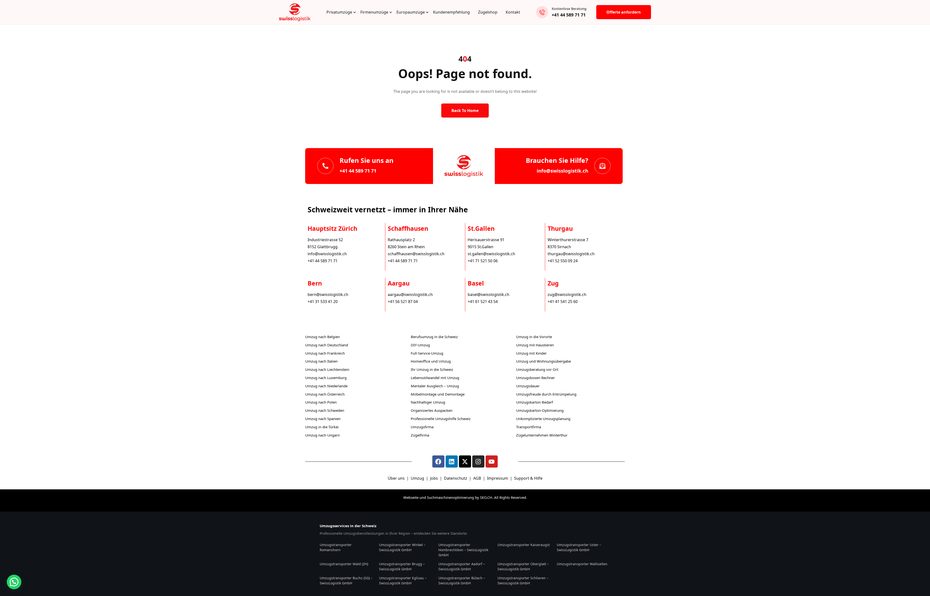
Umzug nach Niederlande (326, 385)
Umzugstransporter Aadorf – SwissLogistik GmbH (461, 566)
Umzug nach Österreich (325, 394)
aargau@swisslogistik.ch (410, 294)
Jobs (434, 478)
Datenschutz (456, 478)
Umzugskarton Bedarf (534, 402)
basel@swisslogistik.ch (488, 294)
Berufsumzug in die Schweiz (434, 336)
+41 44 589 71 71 (569, 15)
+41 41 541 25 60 (563, 301)
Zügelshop (487, 12)
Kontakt (513, 12)
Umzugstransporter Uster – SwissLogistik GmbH (579, 547)
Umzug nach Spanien (323, 418)
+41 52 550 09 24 (563, 260)
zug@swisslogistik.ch (567, 294)
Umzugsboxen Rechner (535, 377)
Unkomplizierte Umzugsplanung (543, 418)
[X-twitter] (465, 461)
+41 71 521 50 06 (483, 260)
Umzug (418, 478)
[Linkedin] (452, 461)
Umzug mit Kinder (531, 353)
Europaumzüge (410, 12)
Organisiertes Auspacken (431, 410)
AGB (477, 478)
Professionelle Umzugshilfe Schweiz (441, 418)
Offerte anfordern (623, 12)
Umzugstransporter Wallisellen (582, 564)
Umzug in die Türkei (322, 426)
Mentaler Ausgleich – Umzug (435, 385)
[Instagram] (478, 461)
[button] (14, 582)
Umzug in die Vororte (534, 336)
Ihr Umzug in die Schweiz (432, 369)
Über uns (396, 478)
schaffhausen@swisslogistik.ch (416, 253)
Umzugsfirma (422, 426)
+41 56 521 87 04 (403, 301)
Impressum (498, 478)
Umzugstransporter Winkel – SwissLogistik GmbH (402, 547)
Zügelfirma (420, 435)
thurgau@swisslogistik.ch (571, 253)
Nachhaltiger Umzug (428, 402)
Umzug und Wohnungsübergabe (543, 361)
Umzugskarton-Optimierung (540, 410)
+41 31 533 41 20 (323, 301)
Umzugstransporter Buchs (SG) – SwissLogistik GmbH (346, 580)
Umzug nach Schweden (324, 410)
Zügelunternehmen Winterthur (541, 435)
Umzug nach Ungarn (322, 435)
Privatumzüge (339, 12)
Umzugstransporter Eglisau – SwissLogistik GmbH (402, 580)
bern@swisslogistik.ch (328, 294)
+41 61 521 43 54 (483, 301)
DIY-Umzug (420, 344)
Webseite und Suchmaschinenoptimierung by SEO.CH (447, 497)
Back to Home (465, 110)
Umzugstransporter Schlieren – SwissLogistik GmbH (522, 580)
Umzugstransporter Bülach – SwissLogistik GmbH (461, 580)
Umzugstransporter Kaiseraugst (523, 544)
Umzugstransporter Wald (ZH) (344, 564)
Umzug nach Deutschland (326, 344)
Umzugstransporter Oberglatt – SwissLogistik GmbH (523, 566)
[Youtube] (492, 461)
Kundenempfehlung (451, 12)
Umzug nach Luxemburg (326, 377)
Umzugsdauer (528, 385)
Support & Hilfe (528, 478)
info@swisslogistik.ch (562, 170)
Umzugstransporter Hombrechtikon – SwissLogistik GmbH (463, 549)
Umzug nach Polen (321, 402)
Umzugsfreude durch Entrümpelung (546, 394)
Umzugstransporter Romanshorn (336, 547)
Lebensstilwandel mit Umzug (435, 377)
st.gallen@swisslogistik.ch (491, 253)
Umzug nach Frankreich (325, 353)
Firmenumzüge (374, 12)
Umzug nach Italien (321, 361)
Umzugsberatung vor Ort (537, 369)
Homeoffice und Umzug (431, 361)
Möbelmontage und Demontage (438, 394)
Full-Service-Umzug (427, 353)
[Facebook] (438, 461)
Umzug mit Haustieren (535, 344)
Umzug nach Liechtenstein (327, 369)
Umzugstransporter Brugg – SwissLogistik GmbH (402, 566)
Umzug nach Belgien (322, 336)
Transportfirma (528, 426)
